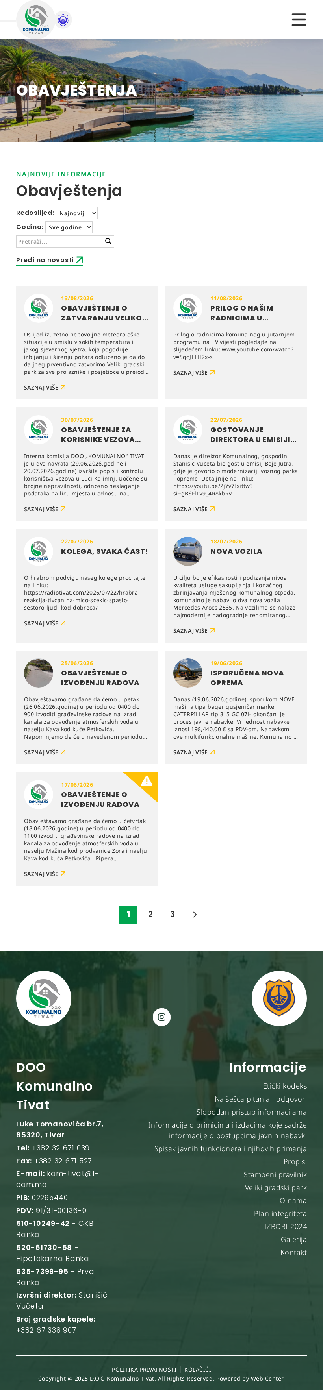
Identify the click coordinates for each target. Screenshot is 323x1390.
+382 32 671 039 (61, 1148)
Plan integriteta (280, 1213)
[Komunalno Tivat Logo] (55, 19)
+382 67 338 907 (46, 1330)
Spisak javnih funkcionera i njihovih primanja (230, 1148)
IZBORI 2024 (285, 1226)
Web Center (267, 1378)
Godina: (29, 226)
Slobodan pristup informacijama (252, 1111)
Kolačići (197, 1369)
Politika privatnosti (144, 1369)
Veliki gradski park (276, 1187)
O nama (293, 1200)
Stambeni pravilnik (275, 1174)
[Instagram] (162, 1017)
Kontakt (293, 1252)
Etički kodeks (285, 1086)
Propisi (295, 1161)
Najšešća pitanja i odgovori (261, 1098)
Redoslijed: (35, 212)
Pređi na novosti (45, 259)
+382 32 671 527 (63, 1161)
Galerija (294, 1239)
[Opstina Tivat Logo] (279, 998)
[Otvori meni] (299, 19)
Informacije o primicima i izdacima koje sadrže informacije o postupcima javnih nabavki (227, 1130)
